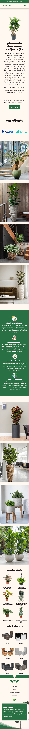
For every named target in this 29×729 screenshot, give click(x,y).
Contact (14, 695)
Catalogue (14, 686)
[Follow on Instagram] (14, 681)
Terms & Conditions (14, 692)
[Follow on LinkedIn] (17, 681)
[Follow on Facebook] (11, 681)
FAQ (14, 689)
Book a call (14, 107)
